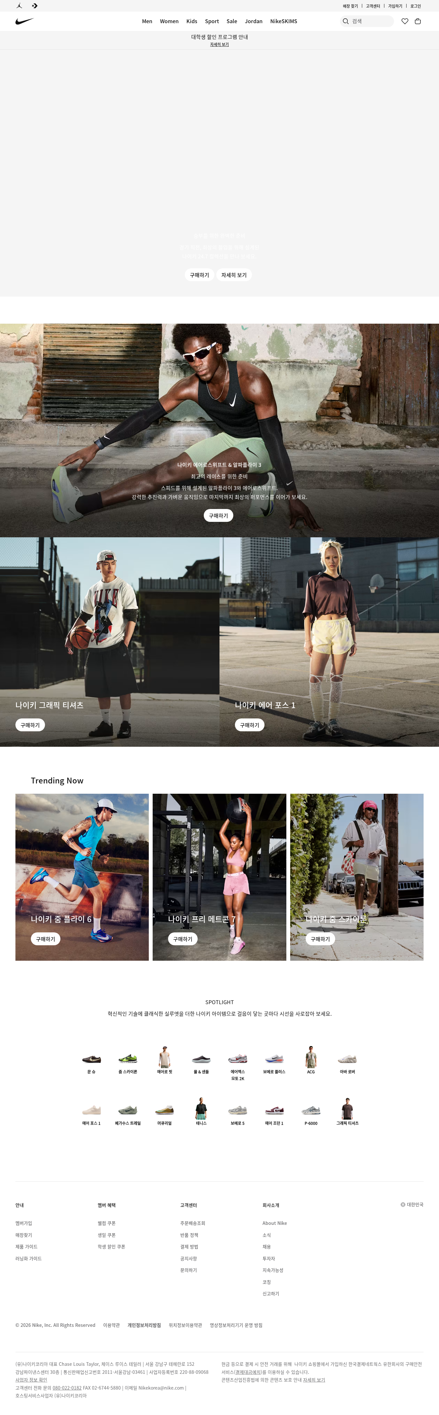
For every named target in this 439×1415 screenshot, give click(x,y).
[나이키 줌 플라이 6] (82, 877)
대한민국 (415, 1204)
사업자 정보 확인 (31, 1379)
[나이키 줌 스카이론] (357, 877)
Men (147, 21)
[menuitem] (382, 6)
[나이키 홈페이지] (24, 21)
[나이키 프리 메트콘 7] (219, 877)
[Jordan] (19, 6)
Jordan (254, 21)
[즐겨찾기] (405, 21)
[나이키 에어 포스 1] (329, 641)
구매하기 (199, 275)
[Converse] (35, 6)
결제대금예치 (248, 1372)
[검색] (346, 21)
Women (169, 21)
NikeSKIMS (283, 21)
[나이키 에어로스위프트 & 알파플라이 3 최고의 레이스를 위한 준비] (219, 430)
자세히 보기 (219, 44)
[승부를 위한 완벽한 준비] (219, 173)
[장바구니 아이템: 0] (418, 21)
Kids (191, 21)
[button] (219, 173)
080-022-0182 (67, 1387)
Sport (212, 21)
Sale (232, 21)
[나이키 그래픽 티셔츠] (110, 641)
